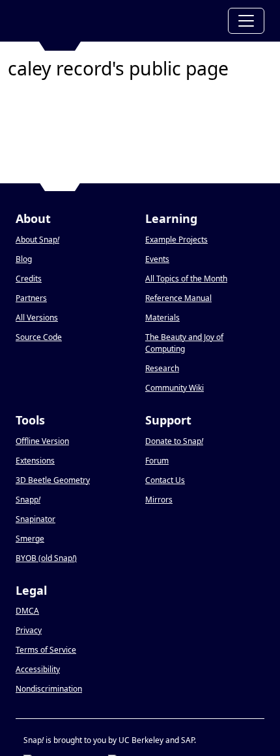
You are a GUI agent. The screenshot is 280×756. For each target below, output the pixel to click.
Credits (29, 278)
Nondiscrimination (49, 688)
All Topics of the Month (186, 278)
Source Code (39, 337)
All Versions (37, 317)
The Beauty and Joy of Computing (184, 343)
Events (157, 259)
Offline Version (42, 441)
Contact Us (165, 480)
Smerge (30, 538)
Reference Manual (178, 298)
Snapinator (35, 519)
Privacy (29, 630)
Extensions (35, 460)
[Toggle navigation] (246, 21)
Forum (157, 460)
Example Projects (176, 239)
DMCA (27, 610)
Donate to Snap (174, 441)
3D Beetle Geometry (53, 480)
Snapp (28, 499)
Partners (31, 298)
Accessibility (38, 669)
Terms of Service (46, 649)
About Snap (37, 239)
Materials (162, 317)
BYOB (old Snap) (46, 558)
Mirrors (159, 499)
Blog (24, 259)
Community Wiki (174, 387)
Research (162, 368)
